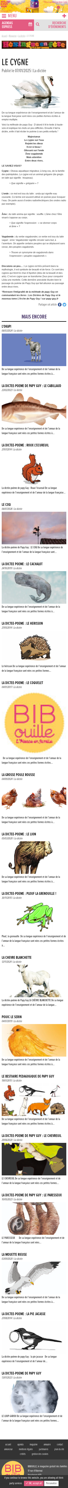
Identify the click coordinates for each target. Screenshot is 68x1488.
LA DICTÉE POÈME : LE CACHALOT (22, 564)
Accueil (4, 36)
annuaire (47, 1444)
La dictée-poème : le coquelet (22, 683)
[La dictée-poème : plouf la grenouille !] (34, 925)
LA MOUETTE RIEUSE (14, 1254)
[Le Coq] (34, 533)
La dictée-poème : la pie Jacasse (24, 1314)
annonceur (8, 1449)
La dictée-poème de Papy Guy (21, 1373)
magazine (33, 1444)
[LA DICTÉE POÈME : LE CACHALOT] (34, 593)
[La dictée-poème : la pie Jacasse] (34, 1343)
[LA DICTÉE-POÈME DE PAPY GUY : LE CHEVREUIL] (34, 1164)
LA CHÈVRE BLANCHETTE (17, 957)
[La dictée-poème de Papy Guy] (34, 1402)
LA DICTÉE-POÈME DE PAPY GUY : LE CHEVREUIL (31, 1135)
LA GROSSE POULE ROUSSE (18, 775)
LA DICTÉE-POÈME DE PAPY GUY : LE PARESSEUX (32, 1195)
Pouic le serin (12, 1017)
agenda (20, 1444)
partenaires (43, 1449)
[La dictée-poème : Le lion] (34, 863)
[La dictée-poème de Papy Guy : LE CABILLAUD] (34, 415)
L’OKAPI (6, 326)
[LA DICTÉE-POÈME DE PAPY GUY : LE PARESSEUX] (34, 1224)
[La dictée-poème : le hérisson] (34, 652)
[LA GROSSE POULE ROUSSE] (34, 803)
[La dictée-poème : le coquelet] (34, 728)
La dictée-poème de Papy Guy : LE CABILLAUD (31, 386)
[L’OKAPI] (34, 355)
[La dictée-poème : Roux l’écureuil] (34, 474)
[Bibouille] (34, 44)
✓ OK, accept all (34, 1483)
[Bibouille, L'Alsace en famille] (34, 6)
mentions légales (26, 1449)
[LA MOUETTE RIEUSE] (34, 1283)
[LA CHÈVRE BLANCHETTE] (34, 986)
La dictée (21, 36)
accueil (8, 1444)
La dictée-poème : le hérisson (22, 623)
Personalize (51, 1483)
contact (60, 1444)
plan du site (59, 1449)
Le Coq (6, 504)
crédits (23, 1454)
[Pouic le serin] (34, 1046)
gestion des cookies (40, 1454)
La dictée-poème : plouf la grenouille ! (29, 893)
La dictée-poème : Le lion (19, 834)
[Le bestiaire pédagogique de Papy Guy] (34, 1105)
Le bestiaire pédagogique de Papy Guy (28, 1076)
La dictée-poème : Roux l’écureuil (25, 445)
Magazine (12, 36)
